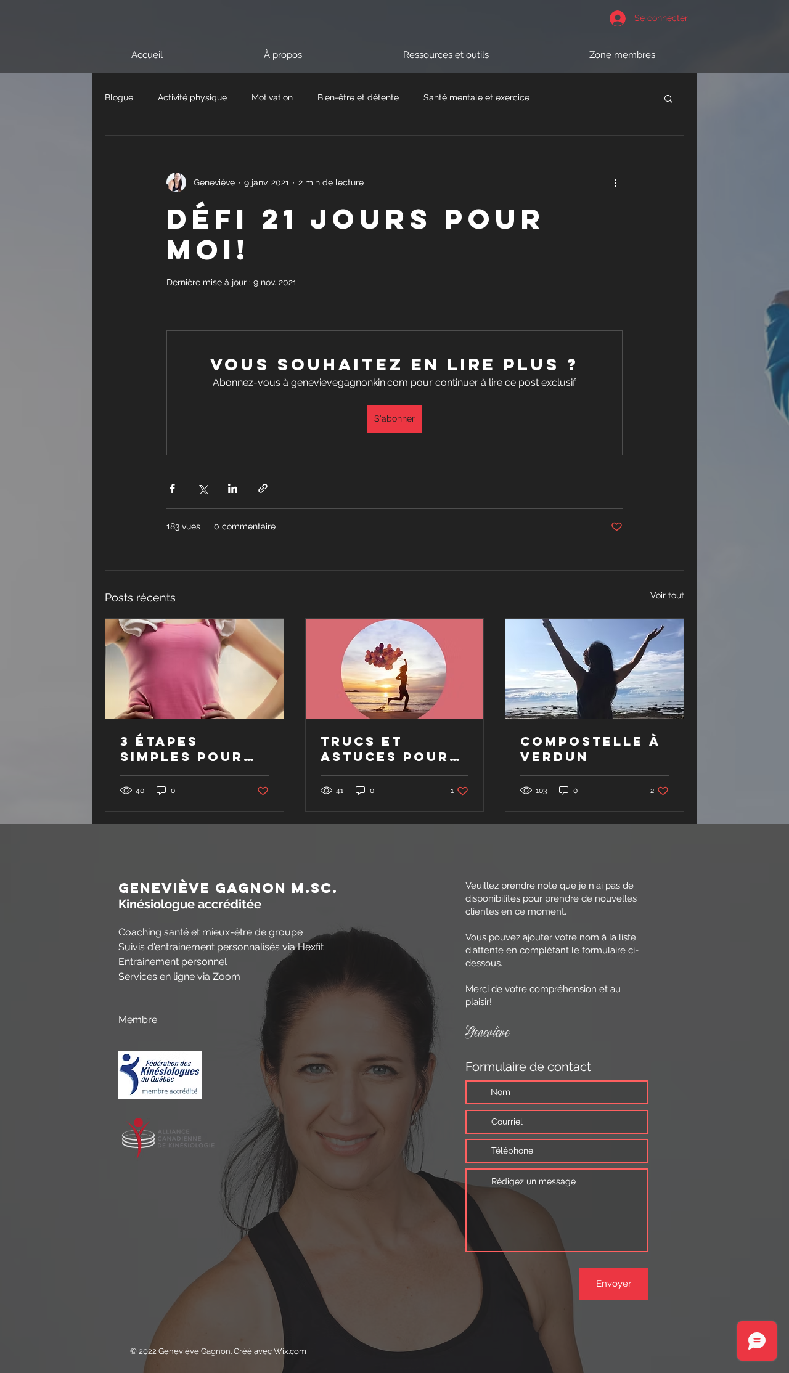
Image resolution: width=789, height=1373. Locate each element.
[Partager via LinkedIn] (233, 488)
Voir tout (667, 595)
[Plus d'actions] (615, 182)
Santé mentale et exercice (476, 97)
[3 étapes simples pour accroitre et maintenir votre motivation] (194, 669)
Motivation (272, 97)
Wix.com (290, 1351)
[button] (668, 98)
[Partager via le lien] (263, 488)
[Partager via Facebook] (172, 488)
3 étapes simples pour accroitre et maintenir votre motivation (182, 748)
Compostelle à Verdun (590, 748)
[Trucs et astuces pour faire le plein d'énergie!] (395, 669)
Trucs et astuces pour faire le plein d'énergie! (385, 748)
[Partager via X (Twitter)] (202, 488)
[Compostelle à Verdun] (594, 669)
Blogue (119, 97)
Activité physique (192, 97)
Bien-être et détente (358, 97)
